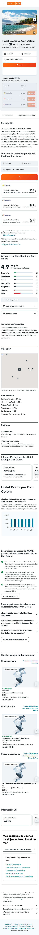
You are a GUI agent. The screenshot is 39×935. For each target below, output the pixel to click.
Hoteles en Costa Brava (10, 928)
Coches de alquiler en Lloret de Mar (18, 868)
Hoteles (15, 924)
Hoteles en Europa (25, 924)
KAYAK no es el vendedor (12, 905)
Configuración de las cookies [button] (10, 244)
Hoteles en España (10, 926)
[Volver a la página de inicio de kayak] (14, 3)
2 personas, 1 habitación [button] (13, 59)
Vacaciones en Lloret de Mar (15, 871)
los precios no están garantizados (19, 899)
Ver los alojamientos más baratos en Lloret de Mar (30, 708)
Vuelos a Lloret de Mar (13, 865)
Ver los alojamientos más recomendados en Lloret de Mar (30, 756)
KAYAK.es (8, 924)
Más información (9, 235)
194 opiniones (25, 44)
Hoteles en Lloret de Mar (14, 874)
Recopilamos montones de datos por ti (17, 909)
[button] (3, 3)
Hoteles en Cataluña (25, 926)
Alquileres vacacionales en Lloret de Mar (19, 877)
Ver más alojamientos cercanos (30, 662)
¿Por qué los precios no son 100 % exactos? (16, 913)
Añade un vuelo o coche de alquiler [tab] (18, 849)
